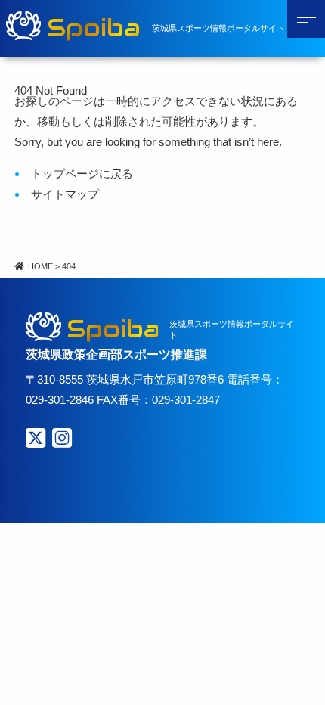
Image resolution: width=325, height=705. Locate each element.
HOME (40, 266)
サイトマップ (65, 194)
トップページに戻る (82, 173)
